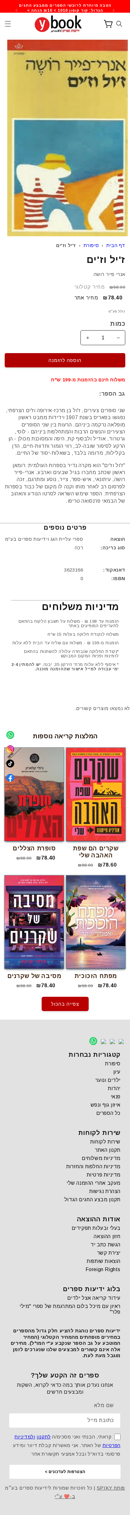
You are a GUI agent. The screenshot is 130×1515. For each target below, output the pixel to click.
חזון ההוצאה (107, 1236)
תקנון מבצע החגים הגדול (92, 1199)
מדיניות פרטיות (104, 1174)
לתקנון (44, 1436)
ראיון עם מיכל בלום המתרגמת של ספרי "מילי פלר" (70, 1309)
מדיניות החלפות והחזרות (93, 1166)
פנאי (116, 1096)
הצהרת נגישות (105, 1191)
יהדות (114, 1088)
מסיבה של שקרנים (34, 976)
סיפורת (91, 245)
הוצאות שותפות (104, 1261)
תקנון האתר (108, 1150)
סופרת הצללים (34, 848)
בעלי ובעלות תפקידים (96, 1228)
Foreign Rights (103, 1269)
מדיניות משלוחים (101, 1158)
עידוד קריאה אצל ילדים (94, 1298)
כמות (117, 323)
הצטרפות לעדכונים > (65, 1471)
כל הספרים (108, 1113)
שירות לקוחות (105, 1141)
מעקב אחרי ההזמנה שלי (94, 1183)
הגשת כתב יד (106, 1244)
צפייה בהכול (65, 1004)
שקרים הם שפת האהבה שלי (95, 852)
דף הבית (115, 245)
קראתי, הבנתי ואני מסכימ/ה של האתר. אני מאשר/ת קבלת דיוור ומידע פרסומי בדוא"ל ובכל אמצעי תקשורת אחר (67, 1445)
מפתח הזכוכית (95, 976)
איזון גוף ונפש (106, 1105)
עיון (117, 1072)
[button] (8, 24)
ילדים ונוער (108, 1080)
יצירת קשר (109, 1253)
